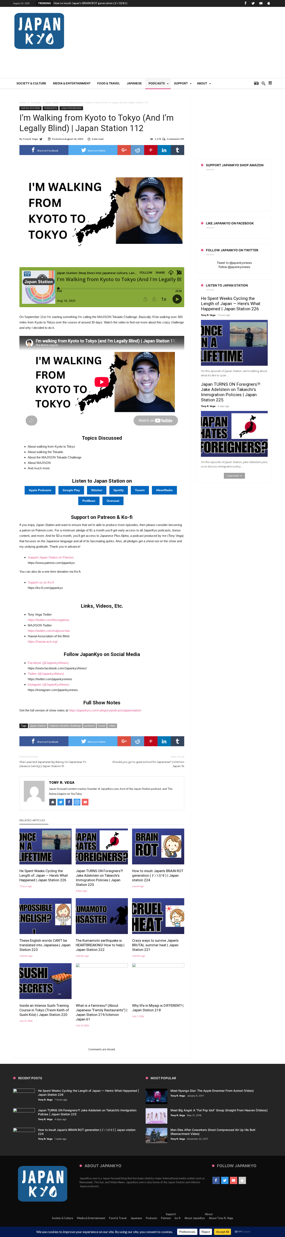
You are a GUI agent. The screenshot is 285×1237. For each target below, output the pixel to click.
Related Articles (32, 820)
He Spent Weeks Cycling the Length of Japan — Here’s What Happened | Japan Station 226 (43, 875)
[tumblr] (177, 150)
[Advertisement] (196, 45)
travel (101, 725)
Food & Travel (117, 1218)
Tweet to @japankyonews (234, 262)
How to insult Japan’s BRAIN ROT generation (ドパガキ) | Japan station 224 (157, 875)
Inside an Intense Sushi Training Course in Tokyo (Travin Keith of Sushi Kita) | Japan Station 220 (44, 1010)
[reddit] (137, 150)
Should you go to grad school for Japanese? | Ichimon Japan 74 (148, 761)
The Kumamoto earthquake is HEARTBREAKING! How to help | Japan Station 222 (100, 945)
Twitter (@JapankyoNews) (46, 673)
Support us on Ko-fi (41, 582)
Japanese (136, 1218)
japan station (38, 725)
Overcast (113, 500)
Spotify (118, 490)
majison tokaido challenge (65, 725)
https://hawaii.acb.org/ (42, 641)
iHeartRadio (164, 490)
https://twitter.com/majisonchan (49, 630)
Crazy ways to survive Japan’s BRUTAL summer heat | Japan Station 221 (155, 945)
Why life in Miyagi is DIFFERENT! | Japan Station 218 (157, 1007)
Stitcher (96, 490)
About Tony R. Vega (221, 1218)
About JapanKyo (194, 1218)
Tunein (140, 490)
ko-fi (177, 1218)
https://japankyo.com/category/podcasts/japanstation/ (105, 710)
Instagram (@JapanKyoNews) (48, 684)
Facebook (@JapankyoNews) (48, 663)
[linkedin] (164, 150)
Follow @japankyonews (234, 267)
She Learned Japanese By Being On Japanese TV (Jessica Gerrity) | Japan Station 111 (52, 761)
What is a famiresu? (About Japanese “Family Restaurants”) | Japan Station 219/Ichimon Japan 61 (101, 1012)
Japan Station (52, 102)
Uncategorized (71, 108)
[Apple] (268, 3)
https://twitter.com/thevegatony (48, 620)
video (112, 725)
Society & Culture (62, 1218)
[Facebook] (245, 3)
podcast (89, 725)
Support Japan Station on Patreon (50, 557)
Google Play (71, 490)
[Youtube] (260, 3)
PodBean (88, 500)
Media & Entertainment (91, 1218)
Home (22, 102)
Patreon (166, 1218)
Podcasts (35, 102)
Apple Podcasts (40, 490)
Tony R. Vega (30, 138)
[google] (124, 150)
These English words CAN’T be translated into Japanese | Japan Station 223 (45, 945)
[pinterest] (151, 150)
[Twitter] (253, 3)
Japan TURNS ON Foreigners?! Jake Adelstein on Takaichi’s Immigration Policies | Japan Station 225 (99, 878)
